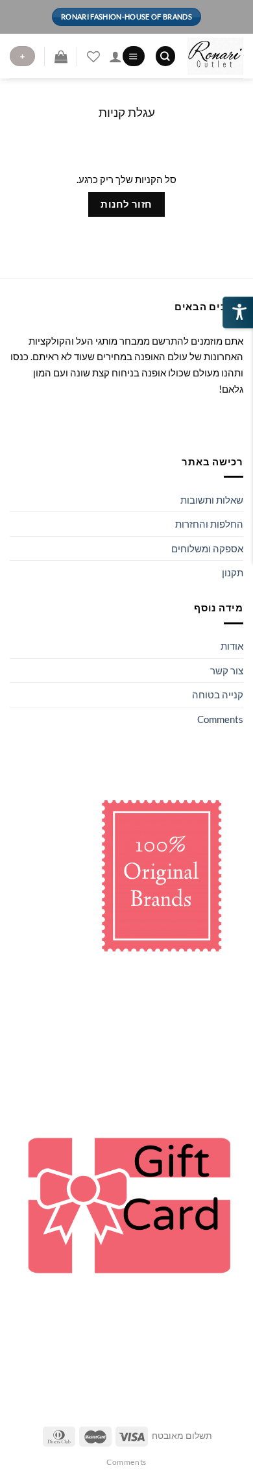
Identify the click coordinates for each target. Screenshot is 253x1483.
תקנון (232, 572)
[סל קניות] (60, 56)
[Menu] (133, 56)
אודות (232, 646)
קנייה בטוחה (217, 694)
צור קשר (226, 670)
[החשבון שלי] (115, 56)
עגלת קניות (127, 111)
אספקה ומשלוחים (207, 548)
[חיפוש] (166, 56)
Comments (220, 719)
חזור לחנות (126, 204)
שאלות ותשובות (211, 500)
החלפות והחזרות (209, 524)
